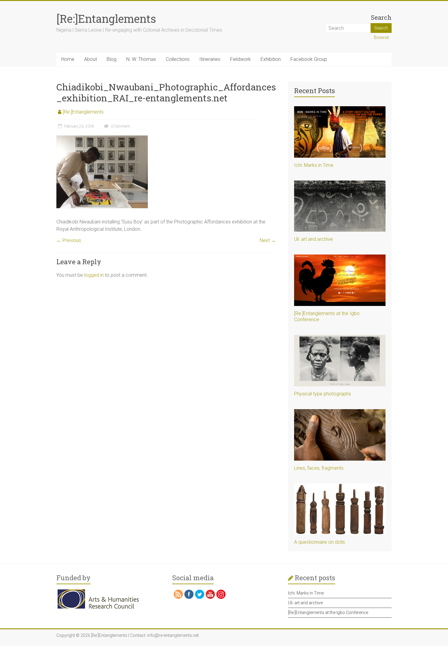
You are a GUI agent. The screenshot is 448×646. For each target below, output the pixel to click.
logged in (94, 275)
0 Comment (120, 126)
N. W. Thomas (141, 59)
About (90, 59)
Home (67, 59)
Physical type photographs (322, 394)
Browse (381, 37)
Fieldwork (240, 59)
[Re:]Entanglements (106, 18)
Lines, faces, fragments (318, 468)
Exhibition (271, 59)
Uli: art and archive (313, 239)
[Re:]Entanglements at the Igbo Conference (328, 612)
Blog (111, 59)
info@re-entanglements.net (173, 635)
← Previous (68, 240)
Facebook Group (308, 59)
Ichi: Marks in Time (313, 165)
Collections (178, 59)
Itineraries (209, 59)
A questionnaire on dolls (319, 542)
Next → (268, 240)
